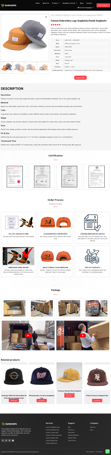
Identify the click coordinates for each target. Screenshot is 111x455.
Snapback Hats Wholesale (62, 15)
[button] (46, 16)
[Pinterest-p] (9, 440)
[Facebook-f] (2, 440)
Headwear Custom (69, 3)
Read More (14, 400)
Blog (81, 3)
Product (55, 3)
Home (38, 3)
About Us (46, 3)
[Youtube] (13, 440)
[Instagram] (6, 440)
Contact (89, 3)
